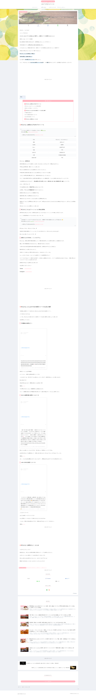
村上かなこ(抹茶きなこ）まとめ (32, 119)
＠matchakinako (28, 271)
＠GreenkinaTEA (28, 268)
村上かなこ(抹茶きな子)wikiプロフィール (33, 103)
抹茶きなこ (34, 567)
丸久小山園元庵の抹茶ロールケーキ (31, 114)
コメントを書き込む (48, 681)
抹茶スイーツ (40, 567)
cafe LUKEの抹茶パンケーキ (30, 116)
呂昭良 (22, 367)
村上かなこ (44, 567)
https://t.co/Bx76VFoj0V (33, 132)
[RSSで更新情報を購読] (49, 590)
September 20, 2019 (39, 224)
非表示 (23, 96)
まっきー (22, 446)
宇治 (31, 567)
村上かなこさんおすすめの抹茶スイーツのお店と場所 (36, 110)
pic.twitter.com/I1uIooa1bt (39, 221)
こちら (23, 385)
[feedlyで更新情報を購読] (47, 590)
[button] (67, 25)
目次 (47, 100)
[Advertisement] (48, 70)
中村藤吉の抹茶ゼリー (28, 112)
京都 (28, 567)
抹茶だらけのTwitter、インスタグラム (31, 108)
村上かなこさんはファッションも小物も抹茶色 (33, 106)
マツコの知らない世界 (23, 567)
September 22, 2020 (39, 134)
